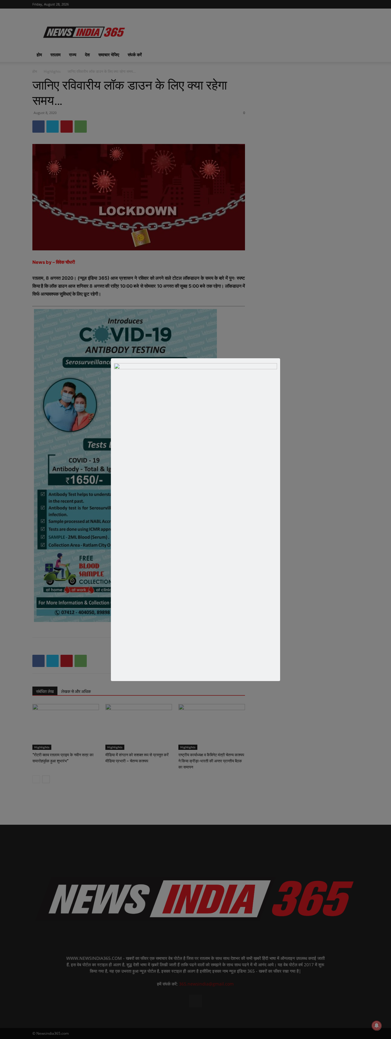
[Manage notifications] (377, 1025)
